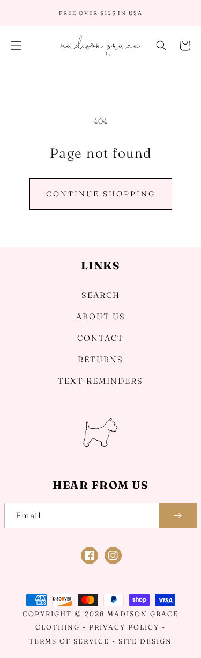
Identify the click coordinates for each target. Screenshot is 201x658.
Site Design (145, 641)
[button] (16, 45)
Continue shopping (100, 194)
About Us (100, 316)
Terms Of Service (69, 641)
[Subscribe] (178, 515)
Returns (100, 359)
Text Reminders (100, 381)
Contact (100, 338)
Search (100, 295)
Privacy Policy (124, 627)
